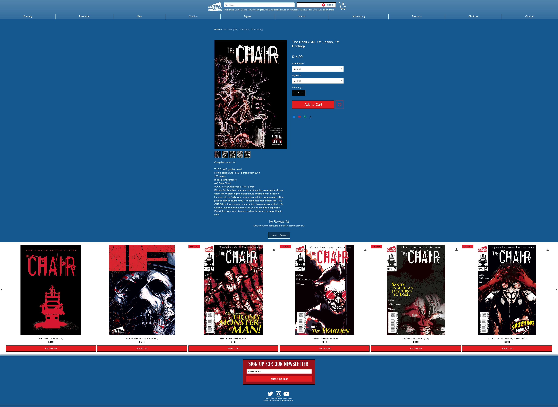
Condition (298, 63)
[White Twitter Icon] (270, 393)
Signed (296, 75)
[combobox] (318, 69)
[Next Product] (556, 290)
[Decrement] (295, 93)
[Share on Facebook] (294, 117)
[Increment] (303, 93)
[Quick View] (51, 290)
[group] (279, 298)
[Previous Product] (1, 290)
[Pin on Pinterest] (299, 117)
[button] (343, 6)
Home (217, 29)
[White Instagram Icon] (278, 393)
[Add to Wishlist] (340, 105)
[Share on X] (310, 117)
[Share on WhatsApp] (305, 117)
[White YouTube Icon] (286, 393)
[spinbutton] (299, 93)
